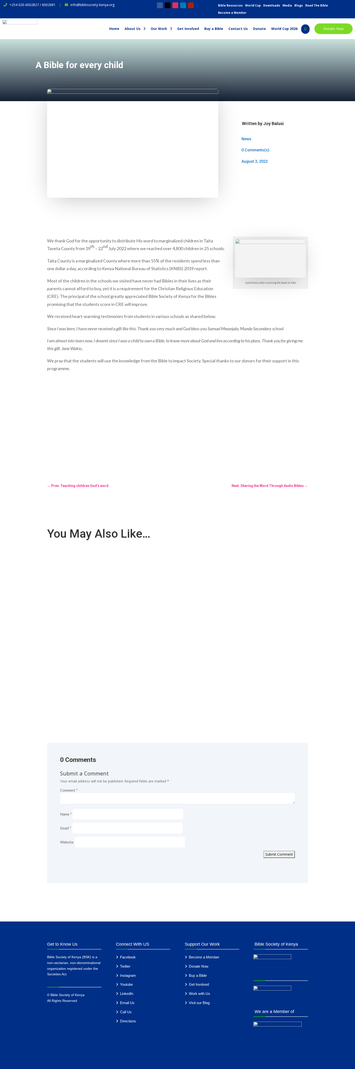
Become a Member (232, 13)
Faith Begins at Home (69, 667)
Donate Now (333, 28)
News (246, 139)
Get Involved (188, 29)
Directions (128, 1021)
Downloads (271, 5)
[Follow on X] (167, 5)
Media (287, 5)
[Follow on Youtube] (191, 5)
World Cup (253, 5)
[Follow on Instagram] (175, 5)
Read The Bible (316, 5)
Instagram (128, 975)
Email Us (127, 1003)
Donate (259, 29)
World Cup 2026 (284, 29)
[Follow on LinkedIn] (183, 5)
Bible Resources (230, 5)
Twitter (125, 966)
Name (66, 814)
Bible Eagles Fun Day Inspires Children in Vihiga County (95, 564)
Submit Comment (279, 854)
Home (114, 29)
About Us (133, 29)
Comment (69, 790)
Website (67, 842)
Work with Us (199, 994)
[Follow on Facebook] (160, 5)
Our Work (159, 29)
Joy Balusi (273, 123)
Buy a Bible (213, 29)
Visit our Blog (199, 1003)
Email (65, 828)
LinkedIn (126, 994)
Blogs (298, 5)
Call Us (126, 1012)
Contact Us (238, 29)
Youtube (126, 984)
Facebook (128, 957)
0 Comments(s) (255, 150)
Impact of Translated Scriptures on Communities (91, 616)
